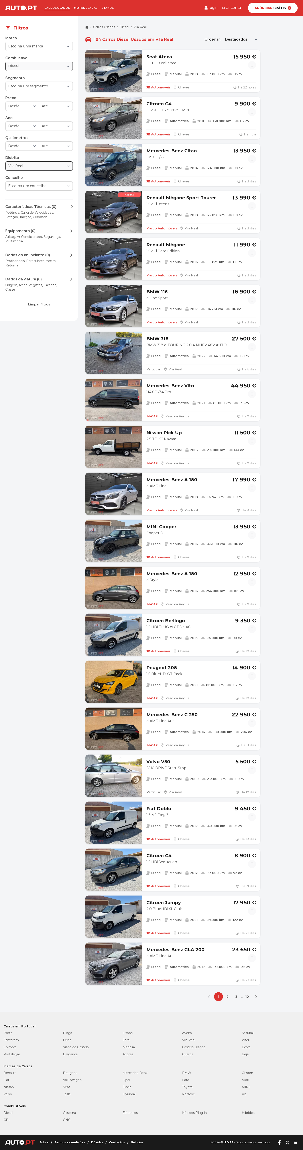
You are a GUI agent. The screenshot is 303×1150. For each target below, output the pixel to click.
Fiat (6, 1080)
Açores (128, 1054)
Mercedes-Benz (135, 1073)
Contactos (117, 1142)
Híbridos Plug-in (194, 1113)
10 (247, 997)
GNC (66, 1120)
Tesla (67, 1094)
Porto (8, 1033)
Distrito (12, 158)
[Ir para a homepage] (21, 8)
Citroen (247, 1073)
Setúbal (248, 1033)
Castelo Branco (193, 1047)
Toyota (187, 1087)
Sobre (44, 1142)
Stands (108, 8)
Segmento (15, 78)
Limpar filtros (39, 304)
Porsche (188, 1094)
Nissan (9, 1087)
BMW (186, 1073)
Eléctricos (130, 1113)
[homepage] (87, 27)
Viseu (246, 1040)
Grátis (270, 8)
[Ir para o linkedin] (295, 1142)
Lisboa (128, 1033)
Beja (245, 1054)
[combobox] (36, 46)
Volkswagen (72, 1080)
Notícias (137, 1142)
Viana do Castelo (76, 1047)
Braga (67, 1033)
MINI (246, 1087)
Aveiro (187, 1033)
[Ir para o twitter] (287, 1142)
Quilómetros (16, 138)
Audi (245, 1080)
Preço (10, 98)
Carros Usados (104, 27)
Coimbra (10, 1047)
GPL (7, 1120)
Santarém (11, 1040)
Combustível (16, 58)
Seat (66, 1087)
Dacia (127, 1087)
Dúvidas (97, 1142)
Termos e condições (70, 1142)
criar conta (231, 8)
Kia (244, 1094)
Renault (10, 1073)
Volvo (8, 1094)
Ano (9, 118)
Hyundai (129, 1094)
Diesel (124, 27)
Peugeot (70, 1073)
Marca (11, 38)
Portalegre (12, 1054)
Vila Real (140, 27)
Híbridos (248, 1113)
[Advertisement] (39, 359)
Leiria (67, 1040)
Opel (126, 1080)
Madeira (129, 1047)
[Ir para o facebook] (279, 1142)
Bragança (70, 1054)
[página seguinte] (256, 996)
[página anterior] (209, 996)
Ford (185, 1080)
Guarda (187, 1054)
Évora (246, 1047)
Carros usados (57, 8)
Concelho (14, 178)
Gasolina (69, 1113)
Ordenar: (212, 39)
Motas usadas (85, 8)
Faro (126, 1040)
